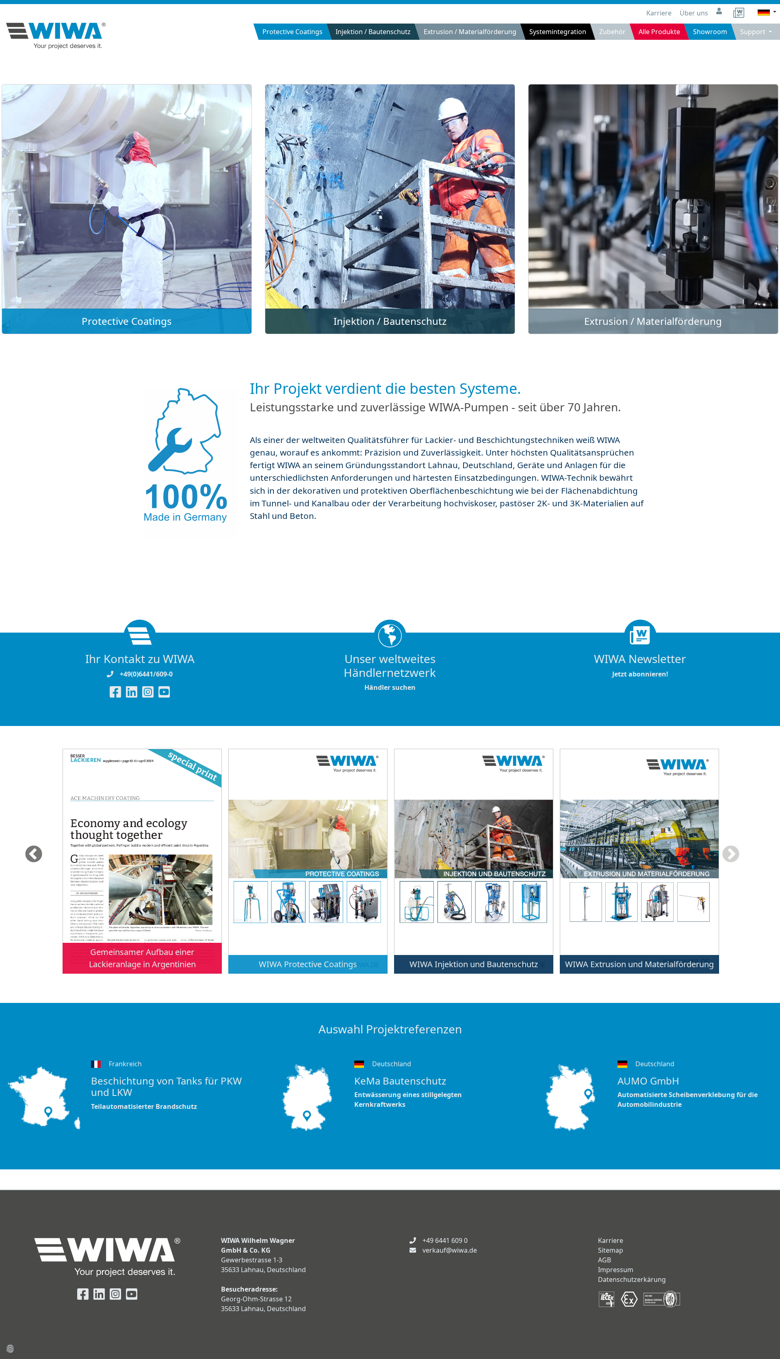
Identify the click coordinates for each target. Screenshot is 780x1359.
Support (753, 31)
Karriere (659, 13)
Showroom (710, 31)
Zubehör (612, 31)
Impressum (615, 1269)
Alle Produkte (659, 31)
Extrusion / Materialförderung (470, 31)
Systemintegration (557, 31)
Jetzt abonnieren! (640, 665)
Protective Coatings (292, 31)
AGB (604, 1259)
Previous (34, 855)
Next (731, 855)
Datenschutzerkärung (632, 1279)
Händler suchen (390, 672)
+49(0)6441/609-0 (146, 674)
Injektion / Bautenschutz (373, 31)
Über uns (695, 13)
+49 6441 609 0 (445, 1240)
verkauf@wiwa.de (449, 1250)
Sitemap (610, 1250)
